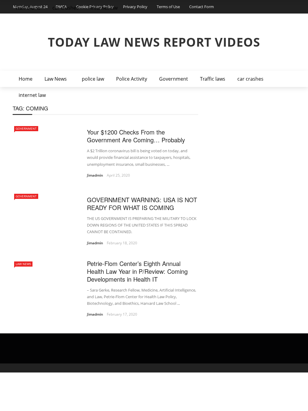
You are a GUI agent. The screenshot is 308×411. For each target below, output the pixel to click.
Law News (56, 79)
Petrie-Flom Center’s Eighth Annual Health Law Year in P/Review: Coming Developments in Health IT (137, 271)
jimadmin (95, 175)
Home (25, 79)
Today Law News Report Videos (154, 42)
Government (173, 79)
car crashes (250, 79)
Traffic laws (212, 79)
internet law (32, 95)
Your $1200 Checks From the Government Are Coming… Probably (136, 136)
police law (93, 79)
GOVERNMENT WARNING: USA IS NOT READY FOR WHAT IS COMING (142, 203)
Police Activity (131, 79)
